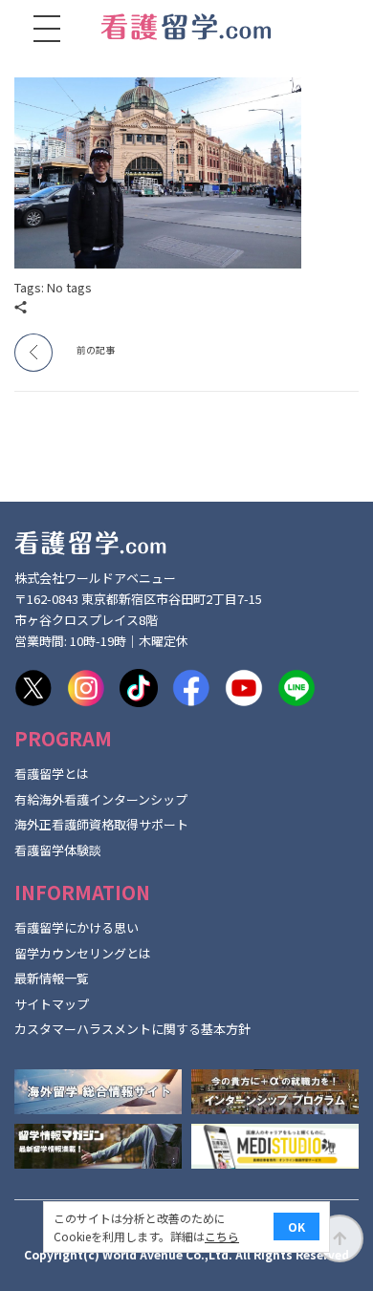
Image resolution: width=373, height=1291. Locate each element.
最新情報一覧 (51, 978)
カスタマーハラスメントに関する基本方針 (132, 1029)
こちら (222, 1236)
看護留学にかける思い (76, 927)
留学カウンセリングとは (82, 953)
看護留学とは (51, 773)
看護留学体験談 (57, 850)
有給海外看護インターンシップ (100, 799)
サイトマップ (51, 1004)
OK (296, 1226)
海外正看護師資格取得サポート (101, 824)
